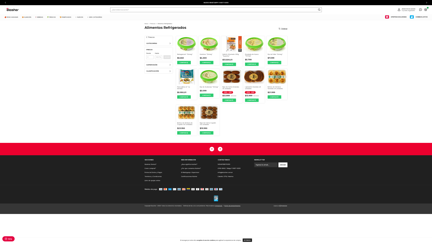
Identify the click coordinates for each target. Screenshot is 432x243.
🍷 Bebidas (39, 17)
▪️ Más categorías (94, 17)
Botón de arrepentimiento (232, 206)
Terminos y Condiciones (153, 176)
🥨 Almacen (26, 17)
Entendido (247, 240)
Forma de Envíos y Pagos (153, 172)
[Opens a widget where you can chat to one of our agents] (8, 239)
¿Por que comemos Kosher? (191, 168)
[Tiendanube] (280, 206)
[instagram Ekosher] (212, 149)
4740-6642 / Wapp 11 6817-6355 (229, 168)
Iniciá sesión (410, 9)
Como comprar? (150, 168)
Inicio (146, 23)
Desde (148, 53)
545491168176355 (224, 164)
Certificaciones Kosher (189, 176)
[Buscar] (319, 10)
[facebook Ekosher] (220, 149)
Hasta (157, 53)
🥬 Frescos (51, 17)
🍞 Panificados (65, 17)
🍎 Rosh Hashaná (11, 17)
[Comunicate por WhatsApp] (420, 10)
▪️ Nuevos (79, 17)
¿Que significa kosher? (189, 164)
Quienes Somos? (150, 164)
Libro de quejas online (152, 180)
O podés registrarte (408, 10)
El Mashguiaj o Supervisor (190, 172)
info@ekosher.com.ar (225, 172)
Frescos (152, 23)
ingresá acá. (218, 206)
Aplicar (167, 57)
